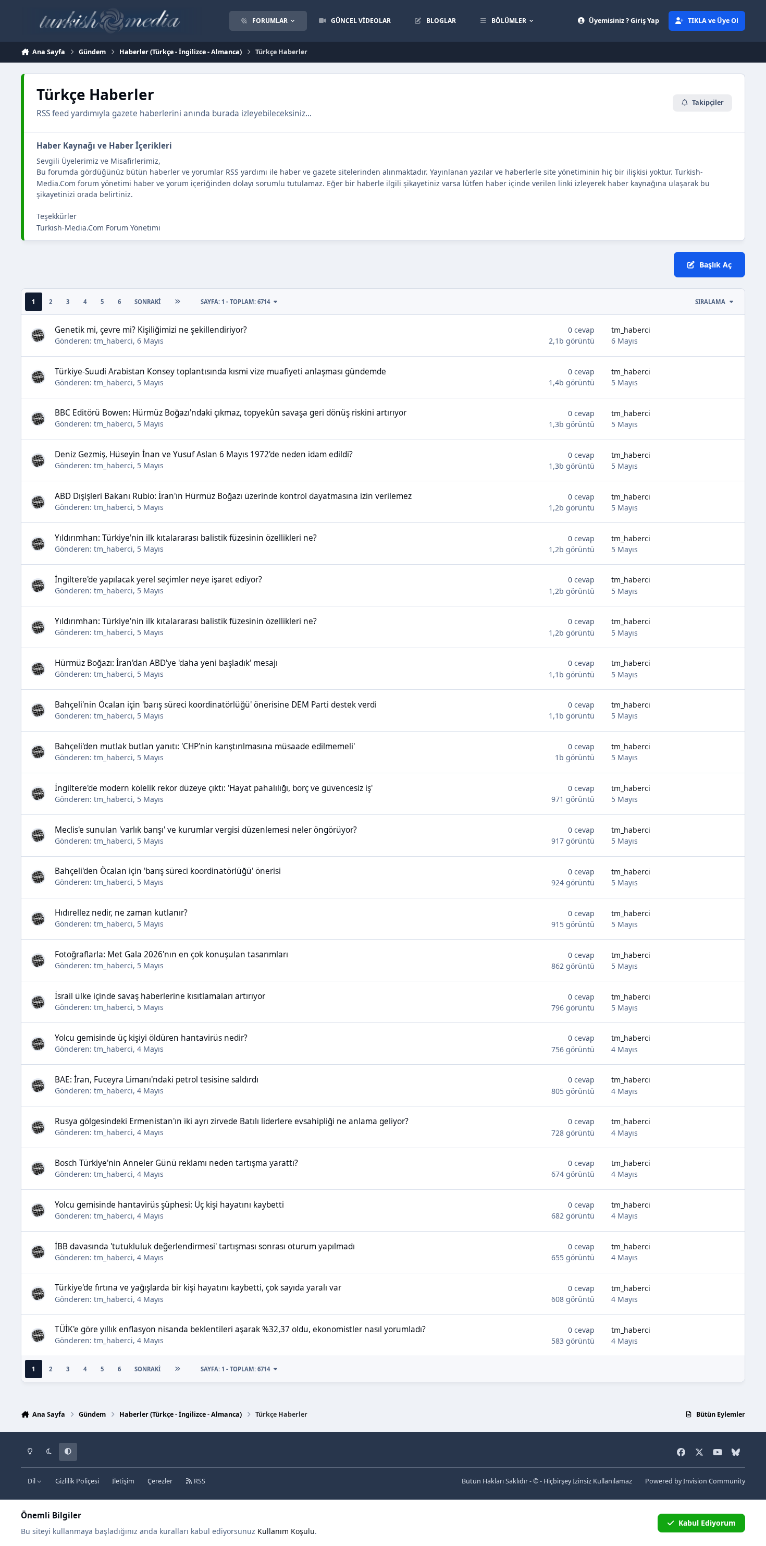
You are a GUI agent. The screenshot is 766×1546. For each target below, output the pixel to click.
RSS (198, 1481)
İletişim (123, 1481)
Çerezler (159, 1481)
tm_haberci (113, 341)
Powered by (695, 1481)
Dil (32, 1481)
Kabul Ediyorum (707, 1523)
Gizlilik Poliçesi (77, 1481)
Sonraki (147, 302)
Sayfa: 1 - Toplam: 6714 (235, 302)
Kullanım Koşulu (286, 1531)
